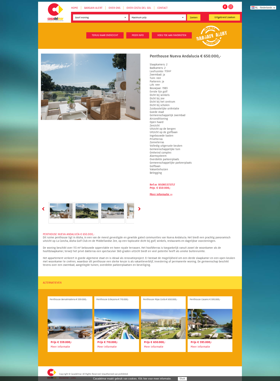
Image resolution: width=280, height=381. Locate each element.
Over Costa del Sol (138, 8)
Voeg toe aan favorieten (171, 35)
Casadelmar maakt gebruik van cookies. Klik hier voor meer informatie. (132, 378)
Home (74, 8)
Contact (162, 8)
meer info (138, 35)
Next (139, 209)
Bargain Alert (93, 8)
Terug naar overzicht (105, 35)
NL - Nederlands (263, 7)
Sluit (182, 378)
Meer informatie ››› (161, 194)
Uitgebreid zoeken (224, 17)
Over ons (114, 8)
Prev (44, 209)
